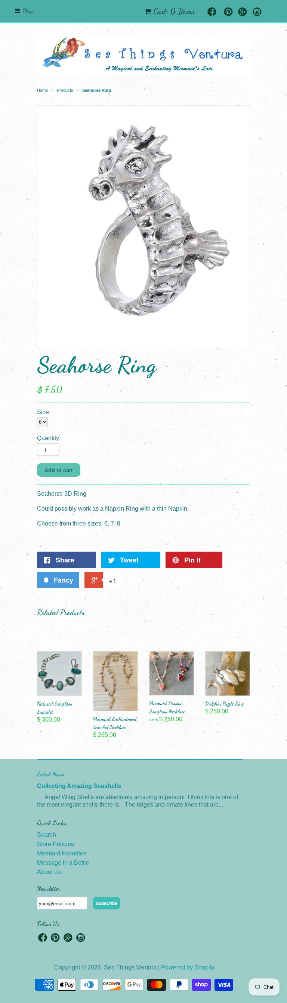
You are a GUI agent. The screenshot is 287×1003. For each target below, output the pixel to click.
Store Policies (55, 844)
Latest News (50, 774)
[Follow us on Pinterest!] (228, 12)
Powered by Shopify (188, 967)
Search (46, 835)
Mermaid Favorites (61, 853)
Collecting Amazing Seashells (79, 786)
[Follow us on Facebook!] (211, 12)
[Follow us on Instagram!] (257, 12)
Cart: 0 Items (174, 11)
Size (43, 412)
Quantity (48, 438)
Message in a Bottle (63, 863)
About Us (49, 872)
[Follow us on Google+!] (242, 12)
